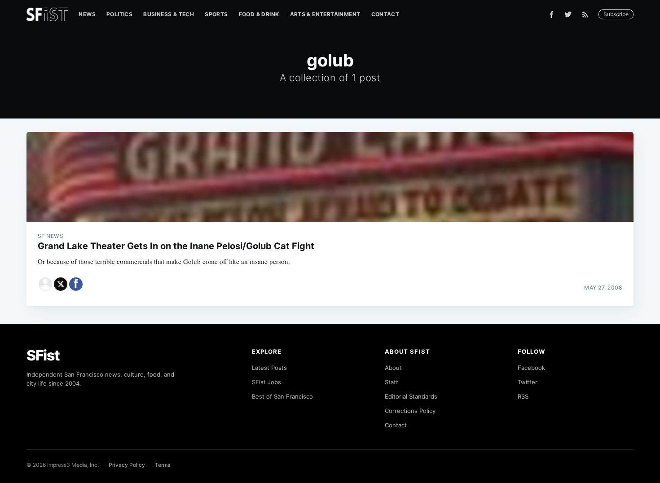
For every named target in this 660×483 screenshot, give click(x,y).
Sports (216, 14)
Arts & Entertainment (325, 14)
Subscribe (616, 14)
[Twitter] (567, 14)
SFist (43, 355)
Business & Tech (168, 14)
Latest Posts (269, 367)
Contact (385, 14)
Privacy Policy (127, 464)
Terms (162, 464)
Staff (391, 382)
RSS (523, 396)
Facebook (531, 367)
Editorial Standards (411, 396)
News (87, 14)
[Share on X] (60, 284)
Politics (119, 14)
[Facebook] (551, 14)
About (393, 367)
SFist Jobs (266, 382)
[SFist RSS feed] (587, 14)
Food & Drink (259, 14)
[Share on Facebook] (76, 284)
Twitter (527, 382)
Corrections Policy (410, 410)
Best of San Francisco (282, 396)
